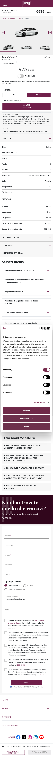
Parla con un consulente (13, 752)
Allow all (26, 410)
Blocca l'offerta (39, 752)
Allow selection (26, 418)
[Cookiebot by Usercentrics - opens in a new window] (39, 328)
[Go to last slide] (3, 32)
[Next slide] (50, 32)
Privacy (34, 687)
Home (4, 18)
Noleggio (11, 18)
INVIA (26, 682)
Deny (26, 426)
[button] (8, 47)
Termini (40, 687)
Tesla (19, 18)
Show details (39, 402)
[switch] (46, 377)
